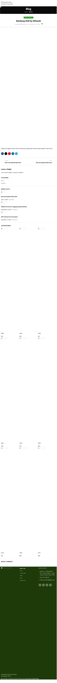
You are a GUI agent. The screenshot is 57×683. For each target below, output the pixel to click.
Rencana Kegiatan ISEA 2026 (9, 196)
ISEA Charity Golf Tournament (9, 217)
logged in (10, 172)
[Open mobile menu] (55, 3)
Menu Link (22, 568)
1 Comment (11, 199)
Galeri (21, 578)
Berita (31, 12)
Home (26, 12)
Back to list (28, 161)
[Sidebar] (1, 681)
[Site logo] (8, 3)
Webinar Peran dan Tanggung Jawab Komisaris (14, 206)
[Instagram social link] (43, 585)
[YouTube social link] (47, 585)
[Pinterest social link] (9, 153)
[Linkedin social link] (12, 153)
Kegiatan (30, 17)
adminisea (24, 24)
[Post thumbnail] (3, 193)
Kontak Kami (22, 580)
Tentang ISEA (23, 573)
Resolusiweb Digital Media (32, 678)
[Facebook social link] (2, 153)
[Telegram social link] (16, 153)
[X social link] (6, 153)
